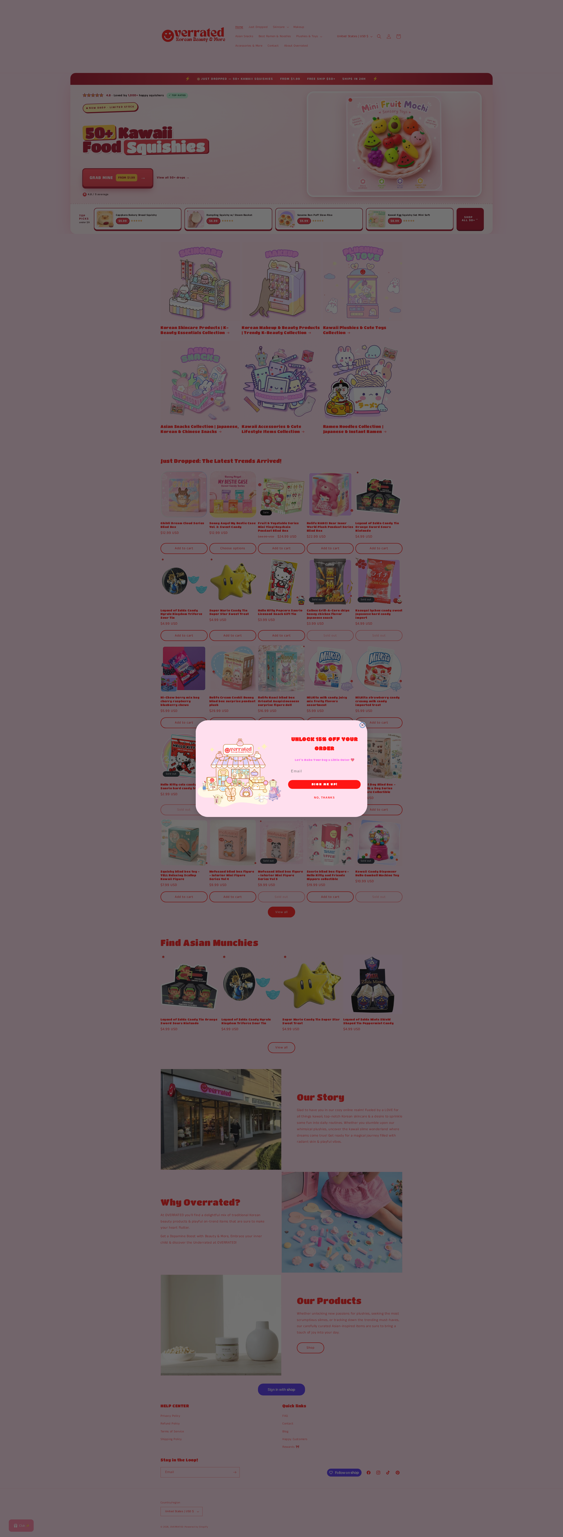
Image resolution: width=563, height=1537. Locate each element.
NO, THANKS (324, 797)
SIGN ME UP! (324, 784)
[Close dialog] (362, 725)
